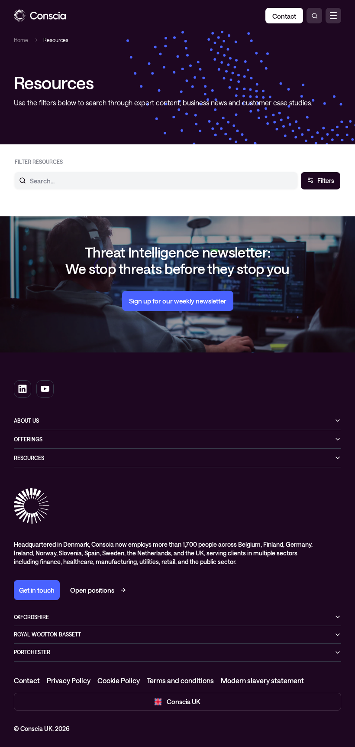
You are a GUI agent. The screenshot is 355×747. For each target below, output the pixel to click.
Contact (27, 680)
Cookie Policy (118, 680)
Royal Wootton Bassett (47, 634)
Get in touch (37, 590)
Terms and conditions (180, 680)
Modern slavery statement (262, 680)
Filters (325, 180)
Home (21, 40)
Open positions (92, 590)
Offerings (28, 439)
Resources (29, 458)
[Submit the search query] (17, 180)
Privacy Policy (68, 680)
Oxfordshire (31, 617)
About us (26, 421)
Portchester (32, 652)
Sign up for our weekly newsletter (177, 301)
